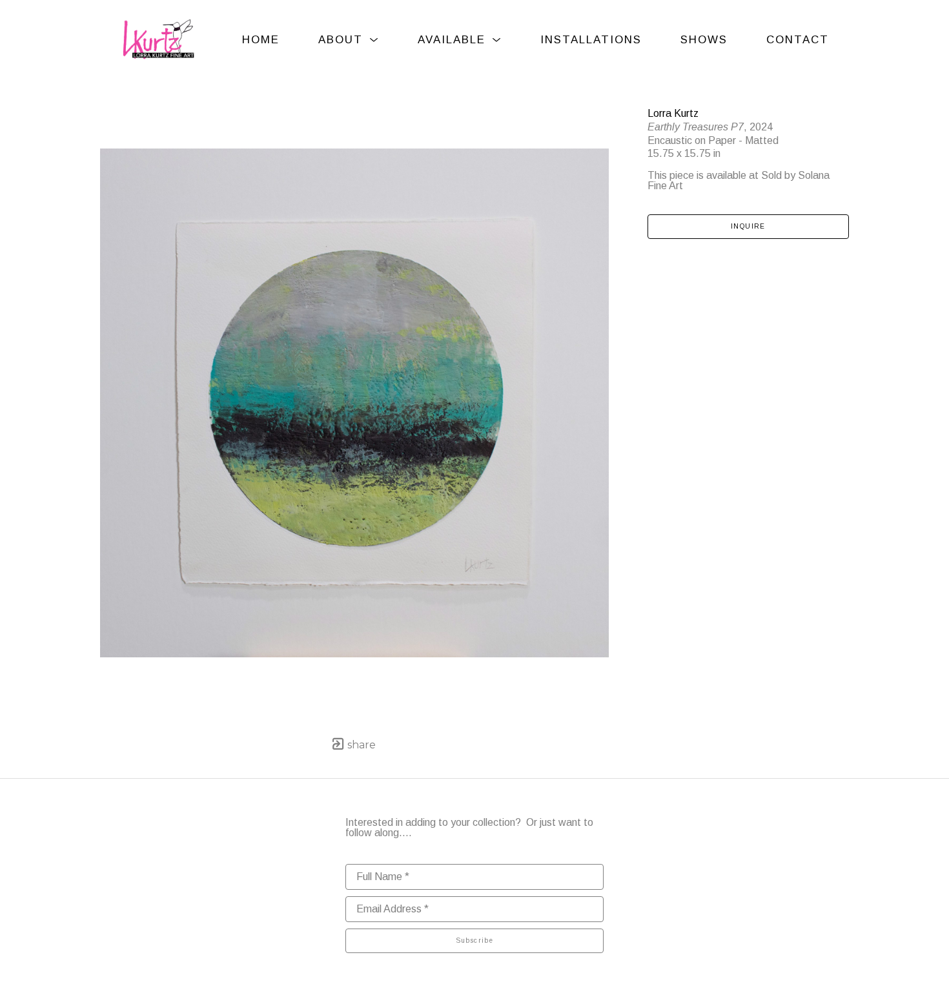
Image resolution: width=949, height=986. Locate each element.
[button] (348, 40)
